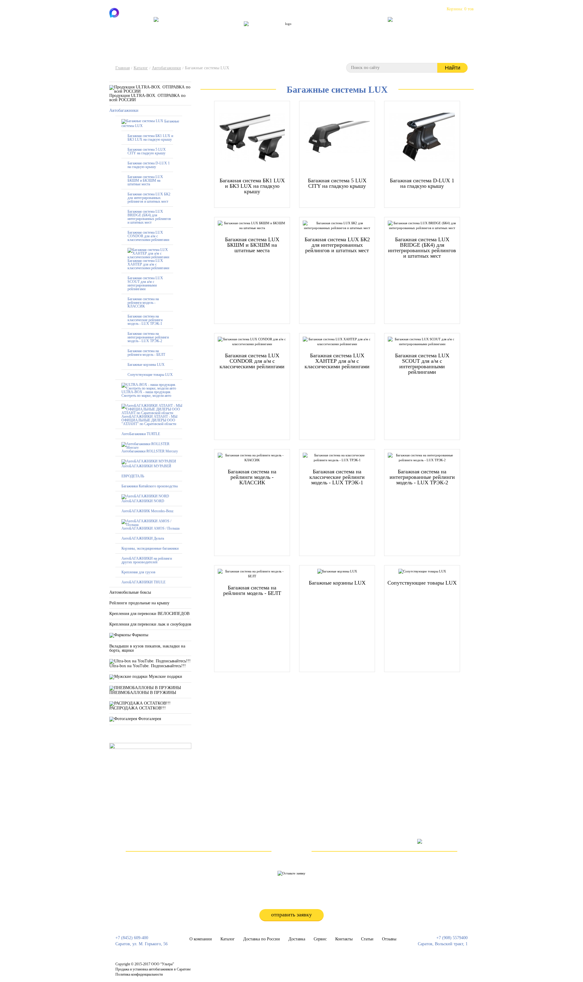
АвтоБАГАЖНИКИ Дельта (142, 538)
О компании (206, 31)
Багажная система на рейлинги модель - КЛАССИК (143, 302)
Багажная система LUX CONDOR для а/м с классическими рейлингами (148, 236)
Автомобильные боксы (130, 592)
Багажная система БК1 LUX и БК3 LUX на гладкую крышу (150, 138)
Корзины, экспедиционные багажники (150, 548)
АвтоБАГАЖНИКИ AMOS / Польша (150, 528)
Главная (122, 68)
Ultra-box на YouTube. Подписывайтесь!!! (147, 666)
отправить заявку (291, 915)
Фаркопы (139, 635)
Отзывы (370, 31)
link (283, 966)
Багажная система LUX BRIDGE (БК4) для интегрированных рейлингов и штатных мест (149, 217)
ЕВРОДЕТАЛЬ (132, 476)
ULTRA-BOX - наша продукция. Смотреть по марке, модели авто (146, 394)
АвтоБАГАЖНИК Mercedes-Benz (147, 511)
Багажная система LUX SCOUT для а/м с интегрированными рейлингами (145, 283)
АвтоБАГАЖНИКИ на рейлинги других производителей (146, 560)
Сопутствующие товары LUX (150, 375)
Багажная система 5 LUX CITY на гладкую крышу (147, 151)
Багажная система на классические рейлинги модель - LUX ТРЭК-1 (145, 320)
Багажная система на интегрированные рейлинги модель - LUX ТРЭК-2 (148, 337)
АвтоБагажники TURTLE (140, 434)
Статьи (348, 31)
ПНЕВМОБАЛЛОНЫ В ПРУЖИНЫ (142, 692)
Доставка (296, 939)
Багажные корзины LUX (146, 364)
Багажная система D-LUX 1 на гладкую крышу (149, 165)
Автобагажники (166, 68)
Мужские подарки (165, 676)
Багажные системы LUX (150, 123)
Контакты (324, 31)
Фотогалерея (149, 718)
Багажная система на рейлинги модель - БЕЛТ (146, 353)
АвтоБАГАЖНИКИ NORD (142, 501)
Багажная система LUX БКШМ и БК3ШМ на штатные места (145, 180)
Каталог (233, 31)
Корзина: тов (460, 9)
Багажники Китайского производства (149, 486)
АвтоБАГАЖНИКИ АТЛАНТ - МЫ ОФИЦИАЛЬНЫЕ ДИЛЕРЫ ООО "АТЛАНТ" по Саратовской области (149, 420)
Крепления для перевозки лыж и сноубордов (150, 624)
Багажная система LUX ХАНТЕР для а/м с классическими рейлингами (148, 264)
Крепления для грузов (138, 572)
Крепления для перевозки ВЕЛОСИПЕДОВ (149, 613)
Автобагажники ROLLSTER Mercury (149, 451)
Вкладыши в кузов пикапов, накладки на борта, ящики (147, 648)
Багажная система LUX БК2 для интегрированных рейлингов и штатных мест (149, 198)
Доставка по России (267, 31)
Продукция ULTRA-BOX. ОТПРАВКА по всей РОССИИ (147, 97)
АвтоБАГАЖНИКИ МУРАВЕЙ (146, 466)
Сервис (300, 31)
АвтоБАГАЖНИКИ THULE (143, 582)
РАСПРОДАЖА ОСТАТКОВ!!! (137, 708)
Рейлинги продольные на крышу (139, 603)
